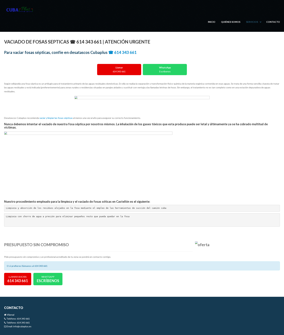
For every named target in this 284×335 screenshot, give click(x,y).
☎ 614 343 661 (122, 52)
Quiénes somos (230, 21)
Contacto (273, 21)
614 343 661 (119, 69)
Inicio (211, 21)
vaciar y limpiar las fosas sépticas (56, 118)
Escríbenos (165, 69)
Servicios (252, 21)
